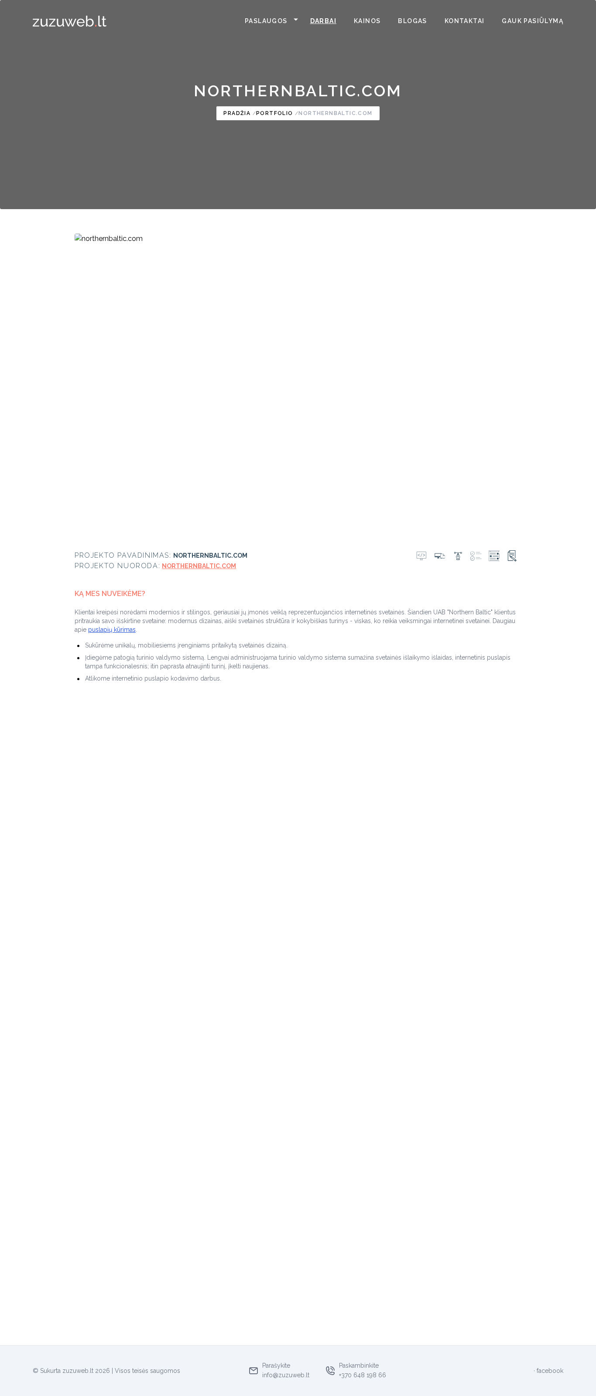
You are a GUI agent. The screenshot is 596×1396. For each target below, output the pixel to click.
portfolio (274, 113)
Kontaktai (465, 20)
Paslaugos (266, 20)
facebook (550, 1370)
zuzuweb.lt (77, 1370)
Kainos (367, 20)
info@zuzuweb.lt (285, 1375)
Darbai (323, 20)
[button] (294, 20)
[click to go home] (70, 21)
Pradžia (236, 113)
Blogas (412, 20)
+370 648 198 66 (362, 1375)
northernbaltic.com (335, 113)
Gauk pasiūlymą (532, 20)
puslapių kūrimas (112, 629)
